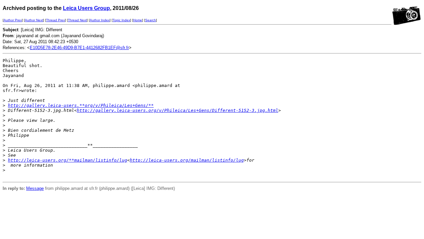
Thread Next (77, 20)
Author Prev (13, 20)
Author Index (100, 20)
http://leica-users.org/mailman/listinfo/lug (187, 160)
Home (137, 20)
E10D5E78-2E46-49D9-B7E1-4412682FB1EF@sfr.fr (79, 47)
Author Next (34, 20)
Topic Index (121, 20)
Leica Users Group (86, 8)
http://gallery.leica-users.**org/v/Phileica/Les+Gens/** (81, 105)
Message (35, 188)
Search (150, 20)
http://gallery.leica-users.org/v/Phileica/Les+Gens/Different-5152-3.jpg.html (177, 110)
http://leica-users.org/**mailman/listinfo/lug (67, 160)
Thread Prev (55, 20)
